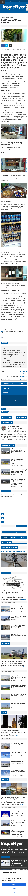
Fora (22, 538)
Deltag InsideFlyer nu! (14, 532)
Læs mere (23, 599)
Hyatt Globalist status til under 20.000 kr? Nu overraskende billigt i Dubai (13, 798)
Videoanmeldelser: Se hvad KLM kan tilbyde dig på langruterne (18, 608)
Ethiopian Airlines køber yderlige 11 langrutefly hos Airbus (18, 771)
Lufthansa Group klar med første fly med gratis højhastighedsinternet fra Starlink (18, 451)
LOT (26, 408)
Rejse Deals (5, 643)
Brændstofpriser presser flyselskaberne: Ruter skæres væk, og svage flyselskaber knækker (18, 461)
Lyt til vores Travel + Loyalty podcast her (13, 551)
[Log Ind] (27, 9)
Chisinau (23, 408)
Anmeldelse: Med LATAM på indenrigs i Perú (18, 616)
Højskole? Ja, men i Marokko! (10, 730)
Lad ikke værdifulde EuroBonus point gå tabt (17, 812)
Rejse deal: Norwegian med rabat (18, 704)
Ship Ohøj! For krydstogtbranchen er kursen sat (19, 635)
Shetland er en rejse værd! (18, 761)
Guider (4, 712)
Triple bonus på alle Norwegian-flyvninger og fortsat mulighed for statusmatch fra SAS (17, 832)
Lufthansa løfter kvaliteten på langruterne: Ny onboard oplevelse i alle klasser (19, 471)
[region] (14, 883)
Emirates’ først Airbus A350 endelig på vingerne (18, 753)
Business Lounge (17, 408)
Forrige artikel (7, 417)
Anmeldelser (6, 573)
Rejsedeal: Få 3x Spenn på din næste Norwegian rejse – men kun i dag (19, 677)
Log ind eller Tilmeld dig (14, 1)
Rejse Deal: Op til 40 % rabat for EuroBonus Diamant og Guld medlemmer (18, 686)
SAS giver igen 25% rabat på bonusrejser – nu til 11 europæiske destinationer (18, 696)
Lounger (11, 411)
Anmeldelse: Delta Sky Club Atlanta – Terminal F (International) (18, 626)
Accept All (14, 884)
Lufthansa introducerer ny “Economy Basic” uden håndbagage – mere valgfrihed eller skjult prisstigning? (18, 481)
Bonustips (5, 779)
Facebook (20, 330)
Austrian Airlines (11, 408)
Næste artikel (21, 417)
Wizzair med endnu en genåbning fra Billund (17, 744)
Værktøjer (14, 538)
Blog (5, 538)
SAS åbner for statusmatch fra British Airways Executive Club (19, 822)
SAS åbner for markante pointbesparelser (13, 661)
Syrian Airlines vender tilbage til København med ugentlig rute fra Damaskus (19, 862)
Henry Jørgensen (14, 426)
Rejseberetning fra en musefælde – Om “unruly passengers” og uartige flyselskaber (12, 592)
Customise (14, 888)
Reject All (14, 892)
